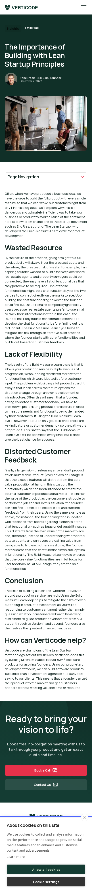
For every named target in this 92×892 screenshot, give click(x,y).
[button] (82, 7)
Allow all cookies (46, 869)
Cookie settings (46, 882)
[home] (21, 7)
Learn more (16, 856)
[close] (84, 817)
